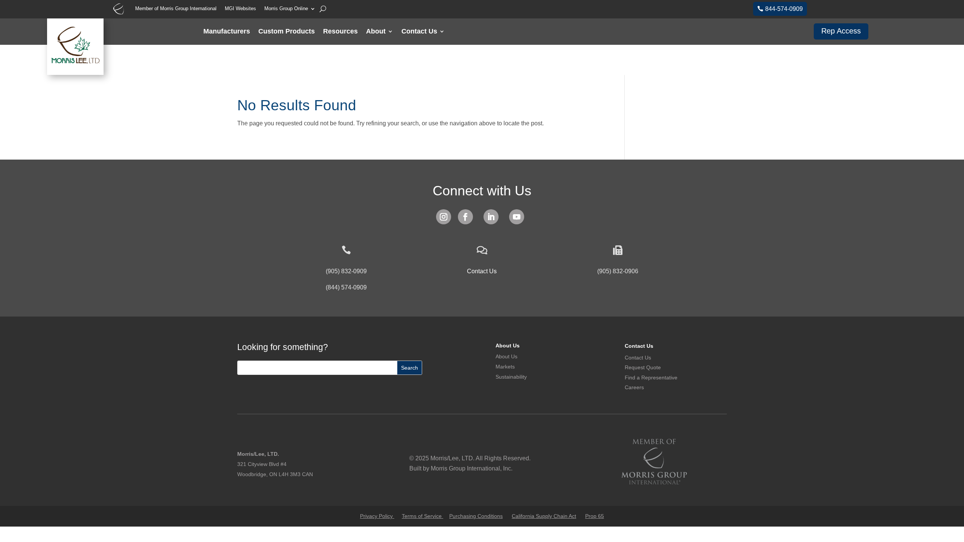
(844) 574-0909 (346, 287)
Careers (634, 387)
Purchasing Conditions (476, 516)
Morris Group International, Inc (471, 468)
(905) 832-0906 (617, 271)
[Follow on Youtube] (516, 216)
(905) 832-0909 (346, 271)
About (376, 32)
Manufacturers (226, 32)
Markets (505, 367)
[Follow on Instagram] (443, 216)
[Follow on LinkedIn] (491, 216)
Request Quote (643, 367)
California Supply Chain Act (544, 516)
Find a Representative (651, 378)
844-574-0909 (784, 9)
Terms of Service (422, 516)
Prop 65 (594, 516)
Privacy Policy (377, 516)
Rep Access (841, 31)
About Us (508, 346)
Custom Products (286, 32)
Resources (340, 32)
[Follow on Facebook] (465, 216)
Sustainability (511, 377)
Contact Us (419, 32)
